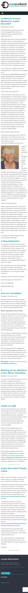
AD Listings (4, 577)
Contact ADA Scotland (10, 559)
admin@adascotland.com (9, 363)
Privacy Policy (5, 583)
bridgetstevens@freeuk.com (16, 457)
